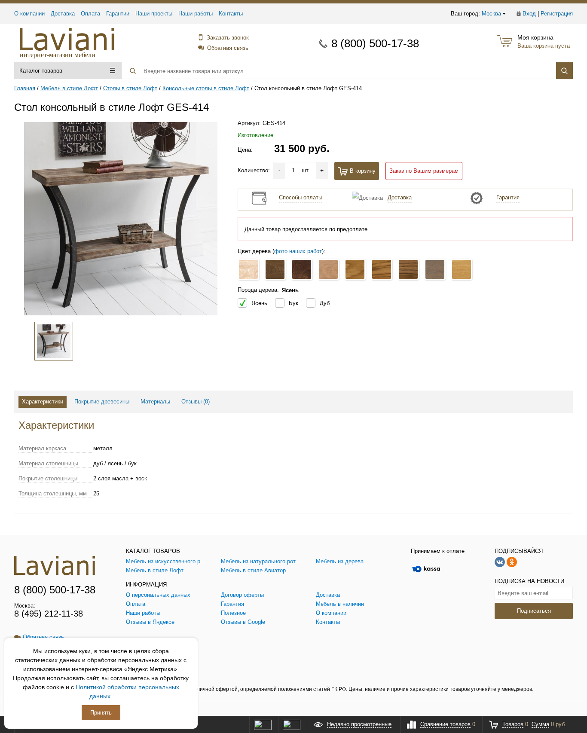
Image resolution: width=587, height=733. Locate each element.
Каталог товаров (40, 70)
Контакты (231, 13)
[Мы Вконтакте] (500, 561)
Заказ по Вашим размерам (424, 171)
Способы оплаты (300, 197)
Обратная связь (227, 48)
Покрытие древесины (101, 401)
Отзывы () (195, 401)
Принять (101, 712)
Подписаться (534, 611)
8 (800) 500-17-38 (375, 43)
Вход (529, 13)
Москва (491, 13)
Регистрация (557, 13)
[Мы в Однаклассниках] (512, 561)
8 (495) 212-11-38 (48, 613)
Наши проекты (153, 13)
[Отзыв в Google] (291, 724)
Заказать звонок (228, 37)
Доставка (63, 13)
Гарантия (508, 197)
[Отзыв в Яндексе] (262, 724)
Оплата (90, 13)
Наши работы (195, 13)
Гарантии (117, 13)
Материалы (155, 401)
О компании (29, 13)
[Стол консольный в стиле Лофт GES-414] (120, 218)
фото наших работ (298, 251)
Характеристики (42, 401)
